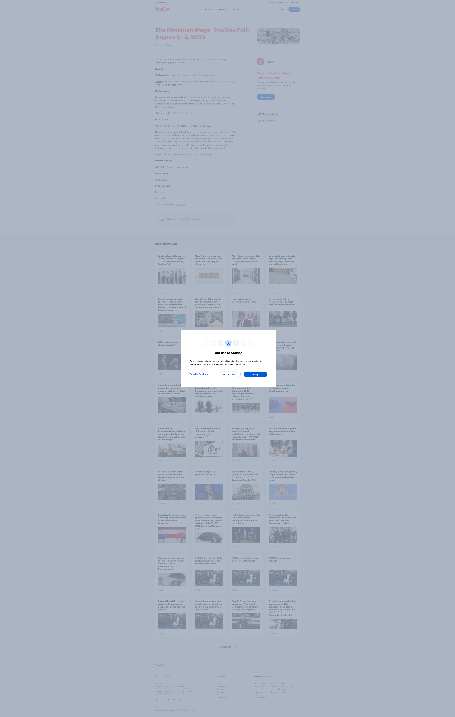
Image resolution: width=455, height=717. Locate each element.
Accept (255, 374)
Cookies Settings (199, 374)
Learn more (240, 364)
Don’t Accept (229, 374)
